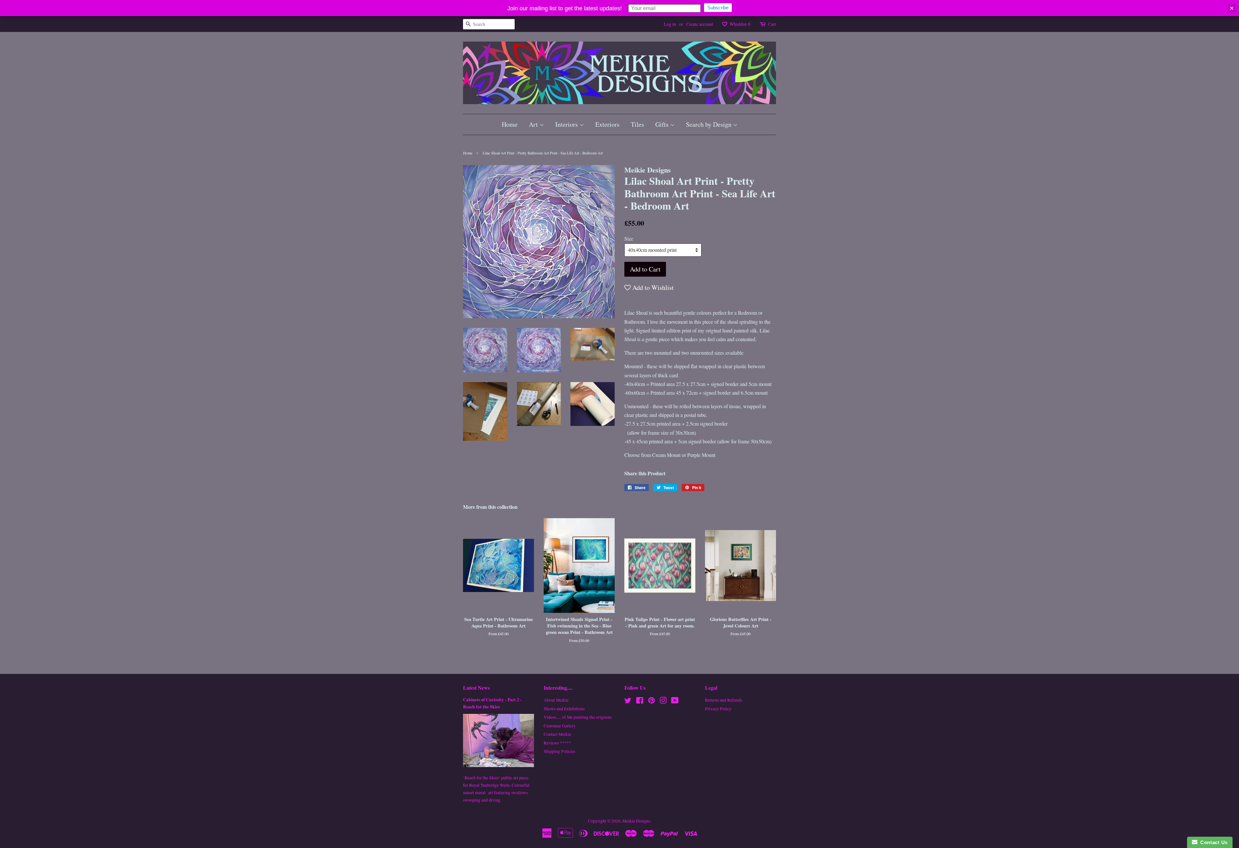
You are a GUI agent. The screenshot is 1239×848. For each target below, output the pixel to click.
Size (628, 238)
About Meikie (556, 700)
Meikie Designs (636, 821)
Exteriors (607, 124)
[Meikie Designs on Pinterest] (651, 702)
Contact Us (1212, 842)
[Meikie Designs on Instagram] (663, 702)
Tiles (637, 124)
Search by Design (709, 124)
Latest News (476, 687)
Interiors (567, 124)
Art (534, 124)
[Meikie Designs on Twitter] (627, 702)
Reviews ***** (557, 743)
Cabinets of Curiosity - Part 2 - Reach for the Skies (492, 703)
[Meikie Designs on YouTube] (675, 702)
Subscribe (718, 7)
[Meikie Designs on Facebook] (639, 702)
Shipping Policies (559, 751)
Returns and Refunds (723, 700)
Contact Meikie (557, 734)
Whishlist (739, 24)
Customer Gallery (560, 726)
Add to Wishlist (652, 287)
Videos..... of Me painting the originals (578, 717)
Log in (670, 24)
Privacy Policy (718, 709)
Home (510, 124)
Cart (772, 24)
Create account (699, 24)
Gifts (662, 124)
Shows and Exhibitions (564, 709)
